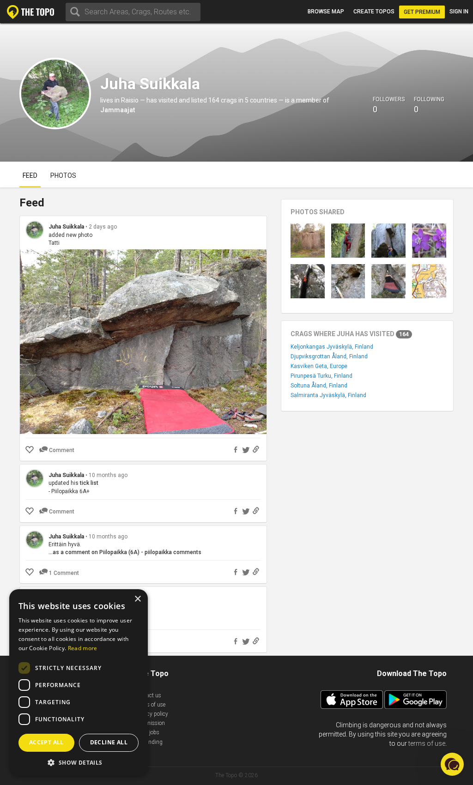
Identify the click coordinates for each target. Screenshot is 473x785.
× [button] (137, 599)
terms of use (426, 743)
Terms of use (150, 704)
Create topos (373, 11)
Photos (63, 175)
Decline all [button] (108, 742)
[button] (78, 762)
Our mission (150, 723)
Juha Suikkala (66, 226)
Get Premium (422, 12)
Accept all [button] (46, 742)
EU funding (149, 742)
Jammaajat (117, 110)
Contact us (148, 695)
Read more (82, 648)
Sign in (458, 11)
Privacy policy (151, 714)
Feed (30, 175)
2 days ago (103, 226)
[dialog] (78, 682)
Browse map (326, 11)
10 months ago (108, 475)
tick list (89, 483)
